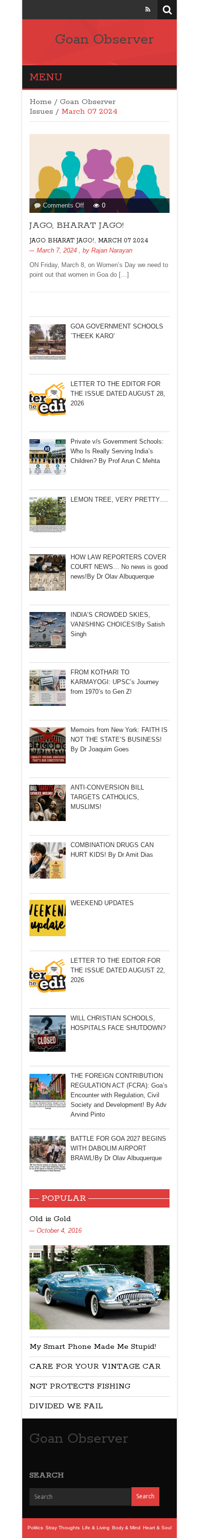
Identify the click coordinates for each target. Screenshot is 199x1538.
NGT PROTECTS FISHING (79, 1386)
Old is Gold (50, 1219)
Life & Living (96, 1527)
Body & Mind (126, 1527)
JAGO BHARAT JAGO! (61, 240)
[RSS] (147, 9)
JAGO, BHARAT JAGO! (76, 225)
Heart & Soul (157, 1527)
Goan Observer (104, 39)
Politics (35, 1527)
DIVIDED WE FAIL (66, 1406)
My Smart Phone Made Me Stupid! (92, 1347)
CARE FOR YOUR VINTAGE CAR (95, 1366)
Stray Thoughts (62, 1527)
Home (40, 102)
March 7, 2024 (57, 250)
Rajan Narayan (111, 250)
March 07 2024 (123, 240)
